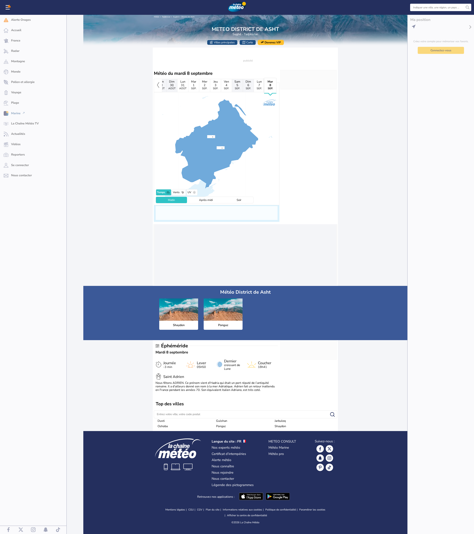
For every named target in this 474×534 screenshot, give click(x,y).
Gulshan (221, 421)
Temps (161, 192)
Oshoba (163, 426)
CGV (199, 509)
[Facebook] (320, 449)
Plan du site (212, 509)
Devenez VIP (273, 42)
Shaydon (280, 426)
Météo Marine (278, 447)
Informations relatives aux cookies (242, 509)
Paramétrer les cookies (312, 509)
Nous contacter (223, 478)
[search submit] (467, 7)
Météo (156, 17)
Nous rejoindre (222, 472)
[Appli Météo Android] (278, 497)
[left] (158, 85)
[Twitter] (329, 449)
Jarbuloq (280, 421)
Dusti (161, 421)
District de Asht (188, 17)
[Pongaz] (207, 136)
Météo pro (276, 454)
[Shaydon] (217, 148)
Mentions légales (175, 509)
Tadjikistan (166, 17)
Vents (176, 192)
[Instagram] (329, 458)
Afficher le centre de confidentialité (247, 515)
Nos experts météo (226, 447)
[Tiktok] (329, 467)
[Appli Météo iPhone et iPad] (251, 497)
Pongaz (221, 426)
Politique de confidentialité (280, 509)
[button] (217, 147)
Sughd (176, 17)
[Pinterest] (320, 467)
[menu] (8, 7)
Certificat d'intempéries (229, 454)
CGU (191, 509)
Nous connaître (223, 466)
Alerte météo (221, 460)
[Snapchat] (320, 458)
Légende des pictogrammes (233, 485)
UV (189, 192)
